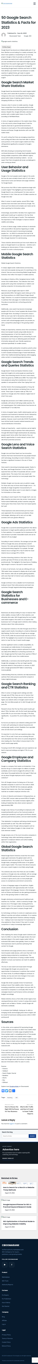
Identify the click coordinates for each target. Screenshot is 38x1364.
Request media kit (8, 1158)
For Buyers (5, 1295)
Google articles (14, 1086)
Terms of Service (7, 1338)
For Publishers (6, 1299)
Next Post (26, 1109)
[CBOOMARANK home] (10, 3)
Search (32, 1136)
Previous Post (12, 1108)
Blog (3, 1317)
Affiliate (4, 1320)
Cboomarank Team (15, 36)
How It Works (6, 1302)
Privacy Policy (6, 1335)
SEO (30, 36)
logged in (12, 1123)
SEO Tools (5, 1281)
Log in (4, 1324)
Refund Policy (6, 1346)
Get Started (5, 1306)
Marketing (9, 1097)
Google (26, 36)
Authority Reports (7, 1284)
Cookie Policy (6, 1342)
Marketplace (6, 1277)
